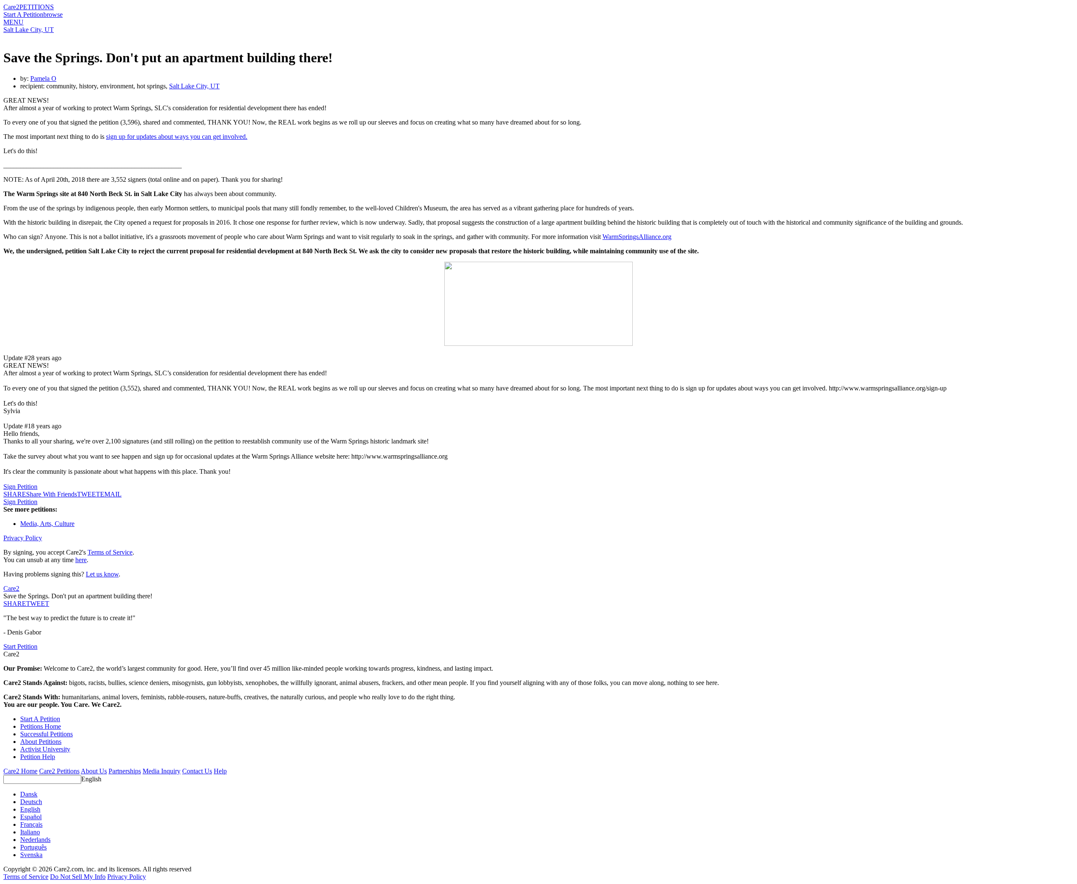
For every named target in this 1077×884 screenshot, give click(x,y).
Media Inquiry (161, 771)
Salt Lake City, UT (28, 29)
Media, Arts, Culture (47, 523)
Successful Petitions (46, 734)
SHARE (14, 603)
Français (31, 824)
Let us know (102, 574)
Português (33, 847)
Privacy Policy (22, 538)
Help (220, 771)
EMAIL (111, 494)
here (81, 559)
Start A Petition (23, 14)
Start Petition (20, 646)
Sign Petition (20, 486)
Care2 (11, 7)
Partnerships (125, 771)
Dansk (28, 794)
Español (31, 816)
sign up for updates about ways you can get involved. (176, 136)
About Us (94, 771)
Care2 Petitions (59, 771)
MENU (13, 22)
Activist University (45, 749)
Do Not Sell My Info (78, 876)
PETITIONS (36, 7)
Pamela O (43, 78)
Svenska (31, 854)
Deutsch (31, 801)
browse (53, 14)
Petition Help (37, 756)
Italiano (30, 832)
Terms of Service (110, 552)
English (91, 779)
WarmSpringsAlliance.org (636, 236)
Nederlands (35, 839)
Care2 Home (20, 771)
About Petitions (40, 741)
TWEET (88, 494)
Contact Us (197, 771)
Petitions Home (40, 726)
